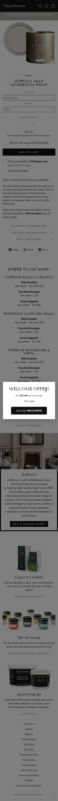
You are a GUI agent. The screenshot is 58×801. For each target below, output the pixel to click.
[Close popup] (46, 391)
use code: (29, 410)
